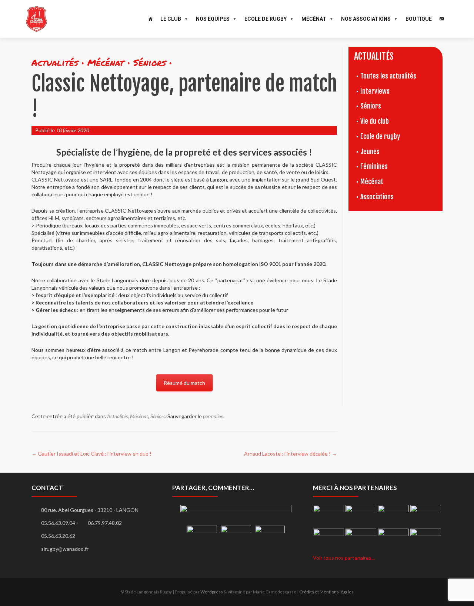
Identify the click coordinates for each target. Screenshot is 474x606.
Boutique (418, 19)
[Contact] (441, 18)
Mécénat (313, 19)
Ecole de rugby (380, 136)
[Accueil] (150, 18)
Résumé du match (184, 383)
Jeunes (370, 151)
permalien (213, 416)
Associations (377, 197)
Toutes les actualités (388, 76)
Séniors (157, 416)
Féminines (374, 166)
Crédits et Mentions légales (326, 592)
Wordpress (211, 592)
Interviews (375, 91)
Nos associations (366, 19)
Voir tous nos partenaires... (344, 558)
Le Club (170, 19)
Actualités (117, 416)
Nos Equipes (213, 19)
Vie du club (374, 121)
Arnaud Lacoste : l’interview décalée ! (290, 453)
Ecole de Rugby (265, 19)
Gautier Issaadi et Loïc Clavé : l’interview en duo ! (91, 453)
